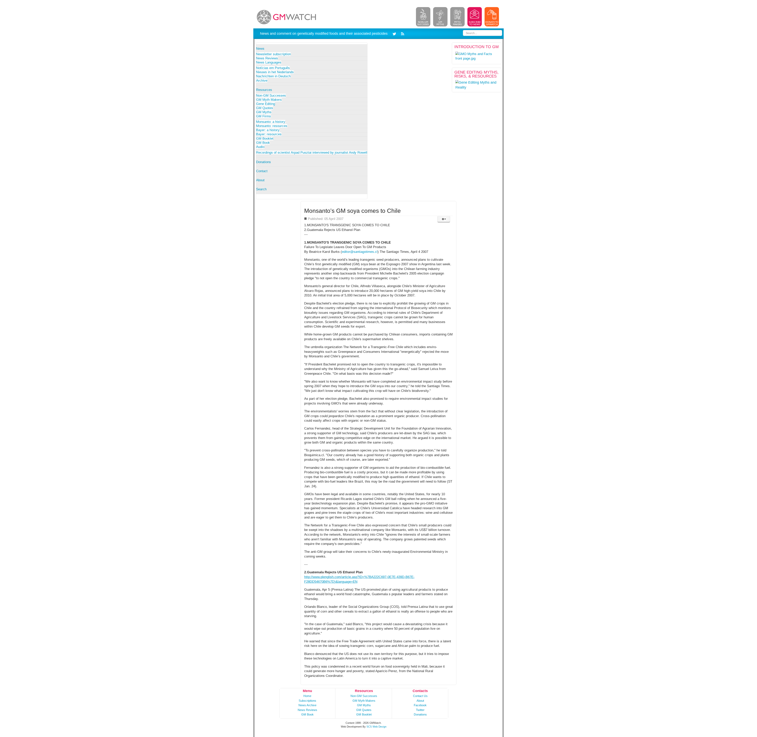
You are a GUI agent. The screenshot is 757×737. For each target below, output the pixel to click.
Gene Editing (265, 104)
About (260, 180)
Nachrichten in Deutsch (273, 76)
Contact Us (420, 696)
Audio (260, 147)
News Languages (268, 62)
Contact (262, 171)
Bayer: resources (269, 134)
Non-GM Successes (271, 95)
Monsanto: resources (271, 126)
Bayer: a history (268, 130)
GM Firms (263, 116)
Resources (264, 90)
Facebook (420, 705)
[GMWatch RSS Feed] (401, 33)
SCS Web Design (376, 726)
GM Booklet (264, 138)
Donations (263, 162)
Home (307, 696)
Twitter (420, 710)
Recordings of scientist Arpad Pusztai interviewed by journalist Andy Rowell (311, 152)
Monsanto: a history (270, 122)
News (260, 48)
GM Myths (263, 112)
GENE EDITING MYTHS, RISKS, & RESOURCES (476, 74)
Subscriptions (307, 700)
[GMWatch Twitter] (395, 33)
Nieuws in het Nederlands (275, 72)
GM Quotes (264, 108)
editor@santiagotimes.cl (360, 252)
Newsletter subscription (273, 54)
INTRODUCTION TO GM (476, 47)
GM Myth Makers (269, 100)
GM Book (263, 143)
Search (261, 189)
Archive (261, 80)
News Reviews (267, 58)
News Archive (307, 705)
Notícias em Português (273, 68)
